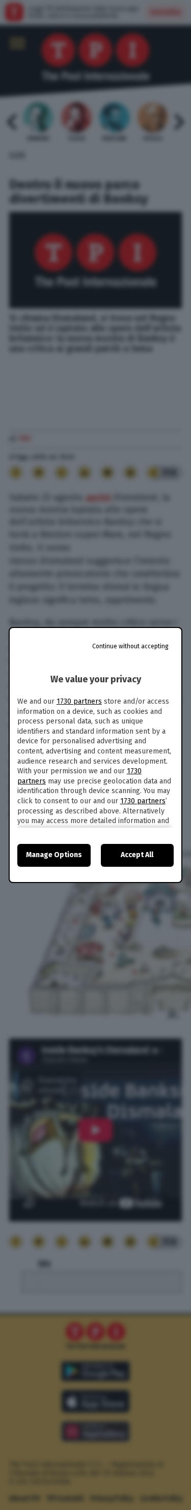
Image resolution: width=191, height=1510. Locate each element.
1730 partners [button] (79, 701)
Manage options (54, 855)
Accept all (137, 855)
